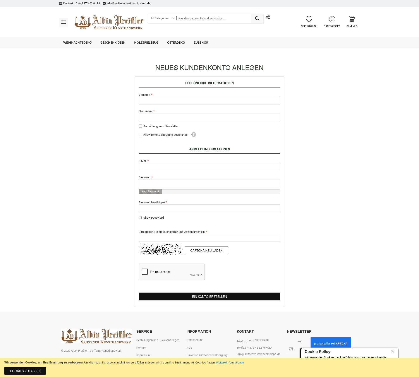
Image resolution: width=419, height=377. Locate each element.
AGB (189, 347)
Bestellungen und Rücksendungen (157, 340)
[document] (209, 367)
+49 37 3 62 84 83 (89, 3)
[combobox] (219, 18)
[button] (193, 134)
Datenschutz (195, 340)
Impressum (143, 355)
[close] (393, 351)
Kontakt (68, 3)
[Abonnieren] (299, 341)
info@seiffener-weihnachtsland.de (128, 3)
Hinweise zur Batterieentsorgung (207, 355)
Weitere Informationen (230, 362)
